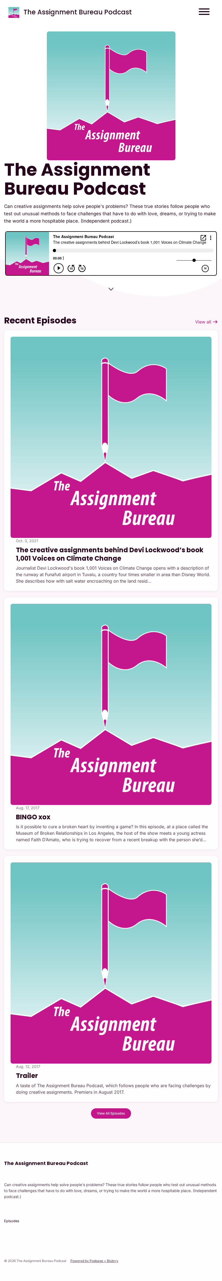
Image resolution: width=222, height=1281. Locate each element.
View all (204, 322)
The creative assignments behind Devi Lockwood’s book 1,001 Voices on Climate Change (109, 554)
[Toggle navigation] (204, 12)
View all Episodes (111, 1113)
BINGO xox (33, 817)
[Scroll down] (111, 288)
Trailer (27, 1075)
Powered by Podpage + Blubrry (94, 1261)
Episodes (11, 1221)
